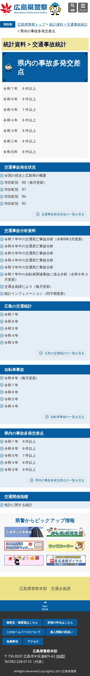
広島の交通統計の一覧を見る (64, 353)
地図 (60, 656)
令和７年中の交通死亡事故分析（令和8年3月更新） (44, 239)
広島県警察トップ (31, 24)
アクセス (33, 641)
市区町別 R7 (15, 189)
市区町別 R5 (15, 203)
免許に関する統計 (18, 504)
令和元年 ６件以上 (19, 151)
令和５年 (11, 328)
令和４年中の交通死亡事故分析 (28, 260)
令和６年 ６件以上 (19, 99)
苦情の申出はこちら (60, 622)
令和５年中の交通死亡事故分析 (28, 253)
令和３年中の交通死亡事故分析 (28, 267)
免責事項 (12, 641)
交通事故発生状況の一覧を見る (63, 214)
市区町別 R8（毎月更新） (25, 182)
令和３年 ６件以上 (19, 130)
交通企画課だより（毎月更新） (28, 286)
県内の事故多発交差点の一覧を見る (59, 480)
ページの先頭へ (45, 605)
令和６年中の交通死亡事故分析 (28, 246)
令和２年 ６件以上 (19, 141)
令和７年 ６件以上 (19, 88)
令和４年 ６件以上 (19, 120)
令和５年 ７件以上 (19, 109)
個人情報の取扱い (61, 632)
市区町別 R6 (15, 196)
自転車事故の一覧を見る (67, 417)
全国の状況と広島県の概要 (25, 175)
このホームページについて (24, 632)
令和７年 (11, 314)
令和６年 (11, 321)
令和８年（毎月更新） (21, 378)
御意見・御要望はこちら (22, 622)
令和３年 (11, 342)
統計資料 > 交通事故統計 (68, 24)
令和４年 (11, 335)
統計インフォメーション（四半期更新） (35, 293)
